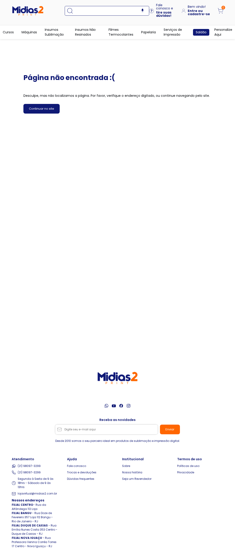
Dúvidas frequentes (80, 479)
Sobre (126, 466)
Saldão (201, 32)
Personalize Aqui (223, 32)
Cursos (8, 32)
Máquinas (29, 32)
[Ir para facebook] (121, 405)
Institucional (133, 459)
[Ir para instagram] (128, 405)
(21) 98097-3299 (29, 466)
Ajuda (72, 459)
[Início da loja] (28, 10)
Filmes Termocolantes (121, 32)
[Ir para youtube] (113, 405)
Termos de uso (189, 459)
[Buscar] (72, 11)
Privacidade (185, 472)
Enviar (169, 429)
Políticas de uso (188, 466)
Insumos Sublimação (54, 32)
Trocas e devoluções (81, 472)
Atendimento (23, 459)
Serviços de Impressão (173, 32)
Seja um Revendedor (136, 479)
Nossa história (132, 472)
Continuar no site (41, 108)
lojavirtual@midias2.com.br (37, 493)
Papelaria (148, 32)
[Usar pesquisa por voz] (142, 10)
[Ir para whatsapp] (106, 405)
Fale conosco (76, 466)
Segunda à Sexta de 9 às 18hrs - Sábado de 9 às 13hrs (35, 483)
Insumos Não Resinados (85, 32)
